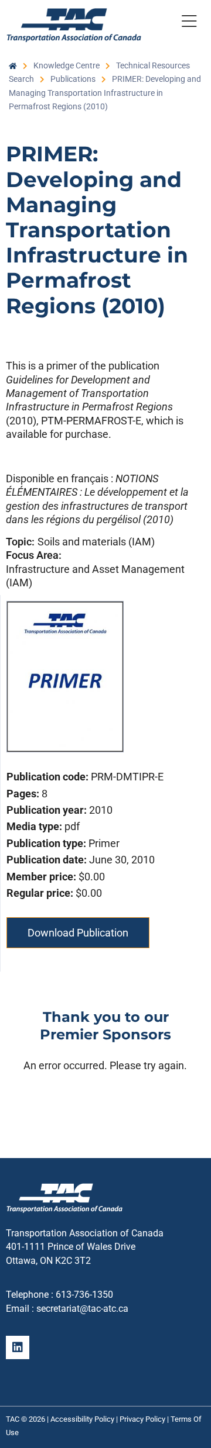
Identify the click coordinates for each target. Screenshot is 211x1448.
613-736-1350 (84, 1294)
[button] (188, 23)
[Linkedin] (17, 1347)
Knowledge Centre (66, 65)
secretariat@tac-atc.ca (82, 1308)
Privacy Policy (142, 1419)
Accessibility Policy (82, 1419)
